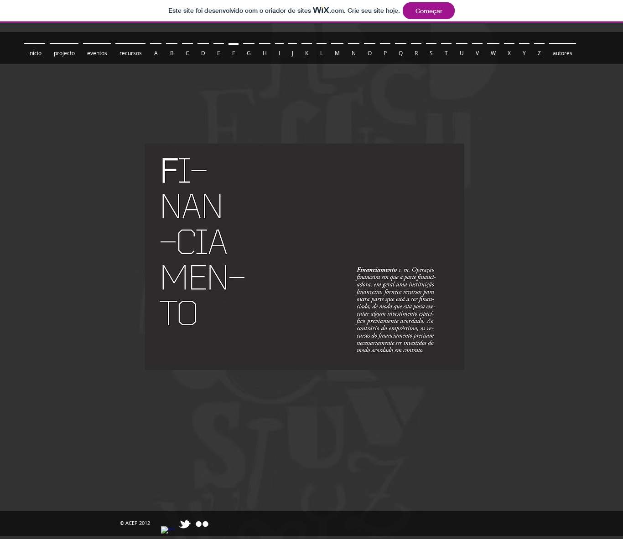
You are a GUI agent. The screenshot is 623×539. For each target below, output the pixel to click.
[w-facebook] (167, 532)
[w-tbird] (184, 524)
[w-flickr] (202, 524)
